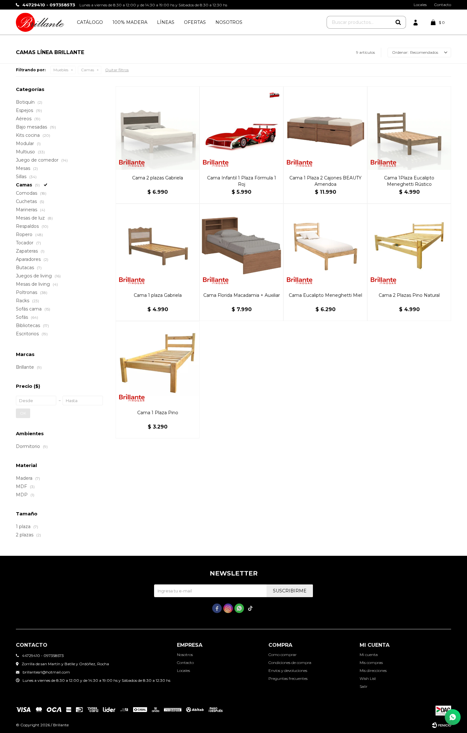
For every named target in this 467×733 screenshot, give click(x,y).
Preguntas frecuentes (288, 678)
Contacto (442, 4)
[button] (398, 22)
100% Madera (129, 22)
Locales (420, 4)
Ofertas (195, 22)
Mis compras (371, 662)
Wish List (368, 678)
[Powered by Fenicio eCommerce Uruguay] (441, 725)
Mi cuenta (369, 654)
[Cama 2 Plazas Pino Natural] (409, 245)
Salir (364, 686)
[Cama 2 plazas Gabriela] (157, 128)
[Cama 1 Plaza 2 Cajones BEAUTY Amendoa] (325, 128)
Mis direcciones (373, 670)
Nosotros (228, 22)
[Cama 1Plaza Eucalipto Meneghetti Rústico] (409, 128)
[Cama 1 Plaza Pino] (157, 363)
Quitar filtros (117, 69)
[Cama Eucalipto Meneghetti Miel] (325, 245)
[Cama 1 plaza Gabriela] (157, 245)
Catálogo (90, 22)
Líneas (165, 22)
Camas (87, 69)
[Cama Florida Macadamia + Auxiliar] (241, 245)
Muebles (60, 69)
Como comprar (282, 654)
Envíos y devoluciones (287, 670)
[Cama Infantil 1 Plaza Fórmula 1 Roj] (241, 128)
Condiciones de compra (289, 662)
